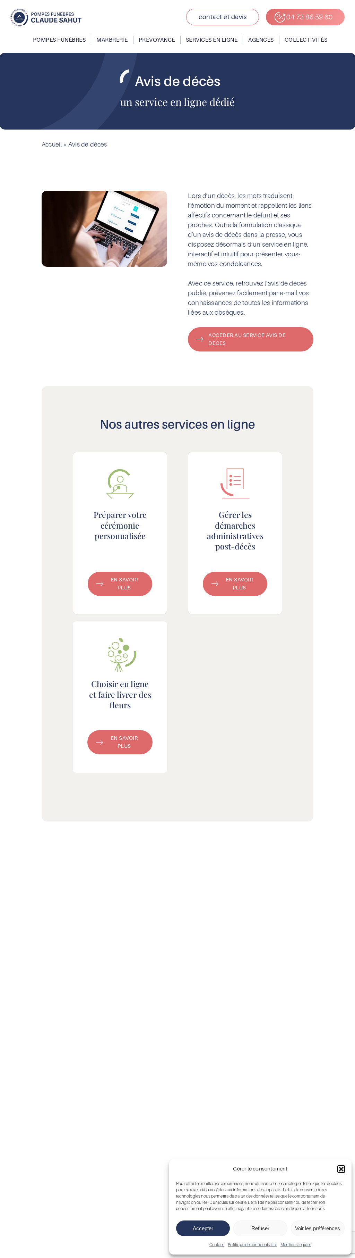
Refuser (260, 1228)
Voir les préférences (317, 1228)
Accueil (52, 144)
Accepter (203, 1228)
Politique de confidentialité (252, 1244)
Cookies (216, 1244)
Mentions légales (295, 1244)
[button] (341, 1169)
